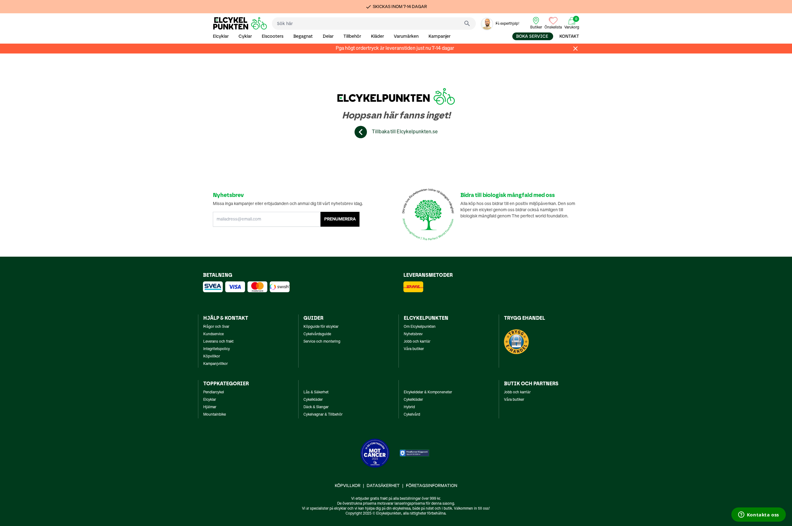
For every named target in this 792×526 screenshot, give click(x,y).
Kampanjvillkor (215, 364)
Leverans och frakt (218, 342)
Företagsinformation (431, 486)
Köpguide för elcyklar (320, 327)
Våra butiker (414, 349)
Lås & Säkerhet (316, 392)
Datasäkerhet (383, 486)
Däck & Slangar (316, 407)
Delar (328, 36)
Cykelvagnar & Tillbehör (322, 415)
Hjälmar (209, 407)
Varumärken (406, 36)
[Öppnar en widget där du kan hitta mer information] (758, 515)
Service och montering (321, 342)
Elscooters (272, 36)
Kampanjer (439, 36)
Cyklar (245, 36)
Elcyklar (221, 36)
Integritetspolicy (216, 349)
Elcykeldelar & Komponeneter (428, 392)
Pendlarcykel (213, 392)
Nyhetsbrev (413, 334)
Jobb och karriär (417, 342)
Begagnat (303, 36)
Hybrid (409, 407)
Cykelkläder (313, 400)
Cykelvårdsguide (317, 334)
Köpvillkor (211, 356)
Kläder (377, 36)
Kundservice (213, 334)
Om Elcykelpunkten (420, 327)
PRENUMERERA (340, 219)
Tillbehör (352, 36)
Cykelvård (412, 415)
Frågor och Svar (216, 327)
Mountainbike (214, 415)
